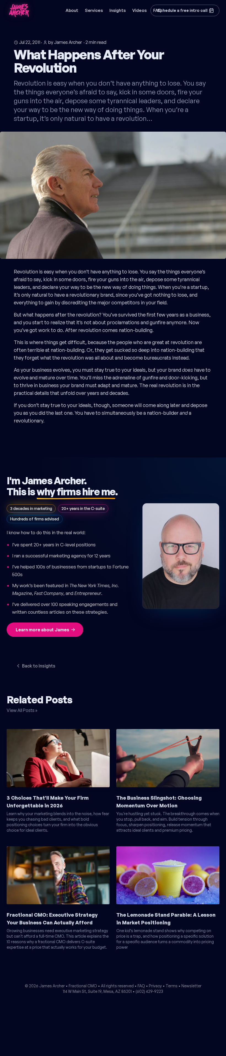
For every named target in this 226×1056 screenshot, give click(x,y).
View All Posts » (22, 710)
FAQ (141, 985)
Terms (171, 985)
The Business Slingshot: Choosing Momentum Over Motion (159, 801)
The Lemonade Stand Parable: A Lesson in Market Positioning (166, 918)
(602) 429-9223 (149, 991)
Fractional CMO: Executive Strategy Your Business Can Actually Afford (52, 918)
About (72, 10)
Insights (117, 10)
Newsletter (191, 985)
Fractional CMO (83, 985)
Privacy (155, 985)
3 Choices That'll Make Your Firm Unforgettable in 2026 (48, 801)
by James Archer (65, 42)
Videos (139, 10)
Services (94, 10)
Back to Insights (38, 666)
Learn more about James (42, 629)
